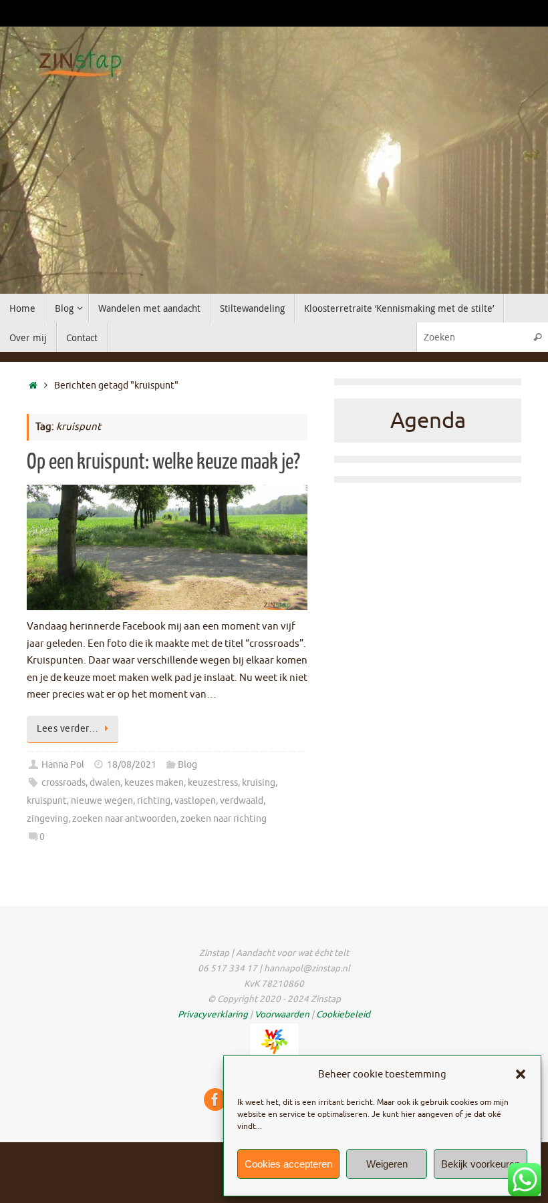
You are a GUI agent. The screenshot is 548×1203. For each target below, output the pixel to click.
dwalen (105, 782)
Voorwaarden (282, 1014)
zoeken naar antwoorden (124, 818)
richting (153, 800)
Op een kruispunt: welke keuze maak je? (163, 462)
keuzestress (213, 782)
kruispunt (47, 800)
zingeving (47, 818)
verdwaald (241, 800)
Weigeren (387, 1164)
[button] (520, 1074)
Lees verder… (67, 728)
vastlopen (195, 800)
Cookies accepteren (288, 1164)
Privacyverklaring (213, 1014)
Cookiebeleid (343, 1014)
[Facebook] (215, 1099)
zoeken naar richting (223, 818)
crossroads (63, 782)
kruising (258, 782)
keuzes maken (154, 782)
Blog (187, 764)
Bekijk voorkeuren (480, 1164)
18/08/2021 (131, 764)
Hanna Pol (62, 764)
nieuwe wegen (102, 800)
